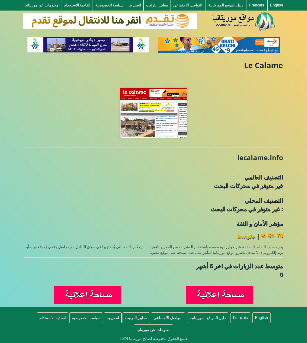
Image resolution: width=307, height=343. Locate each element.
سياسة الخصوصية (109, 5)
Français (256, 5)
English (276, 5)
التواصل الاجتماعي (187, 5)
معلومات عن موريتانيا (42, 5)
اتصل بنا (135, 5)
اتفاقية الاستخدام (77, 5)
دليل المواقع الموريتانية (208, 318)
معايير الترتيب (157, 5)
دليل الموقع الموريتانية (225, 5)
